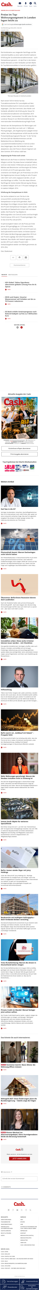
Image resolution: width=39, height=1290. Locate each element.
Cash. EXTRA (4, 1251)
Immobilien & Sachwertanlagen (7, 1227)
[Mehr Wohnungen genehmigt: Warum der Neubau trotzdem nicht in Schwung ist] (19, 763)
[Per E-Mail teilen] (26, 257)
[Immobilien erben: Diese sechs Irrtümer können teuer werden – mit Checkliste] (19, 628)
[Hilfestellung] (19, 676)
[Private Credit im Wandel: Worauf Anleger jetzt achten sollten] (19, 997)
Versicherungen (6, 1219)
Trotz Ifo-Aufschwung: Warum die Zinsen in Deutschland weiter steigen (18, 964)
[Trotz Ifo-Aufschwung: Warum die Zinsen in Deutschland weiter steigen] (19, 950)
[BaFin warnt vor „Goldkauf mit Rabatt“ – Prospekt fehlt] (19, 720)
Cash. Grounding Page (27, 1245)
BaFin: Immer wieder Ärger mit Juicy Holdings (16, 871)
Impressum (23, 1231)
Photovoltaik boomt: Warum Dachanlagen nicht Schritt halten (18, 553)
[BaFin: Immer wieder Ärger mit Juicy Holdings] (19, 857)
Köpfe (3, 1235)
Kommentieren (19, 265)
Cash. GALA (4, 1261)
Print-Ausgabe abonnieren (20, 454)
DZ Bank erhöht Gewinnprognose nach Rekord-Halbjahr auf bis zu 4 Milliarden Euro (21, 314)
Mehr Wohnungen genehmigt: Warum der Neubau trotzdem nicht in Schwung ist (18, 777)
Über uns (23, 1242)
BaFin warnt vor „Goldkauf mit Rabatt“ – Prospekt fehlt (17, 734)
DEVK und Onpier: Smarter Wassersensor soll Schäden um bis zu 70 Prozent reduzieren (20, 299)
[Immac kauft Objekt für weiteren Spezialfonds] (19, 808)
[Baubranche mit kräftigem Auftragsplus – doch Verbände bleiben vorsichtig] (19, 904)
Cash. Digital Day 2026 (8, 1256)
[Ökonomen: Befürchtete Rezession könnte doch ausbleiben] (19, 584)
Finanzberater (5, 1222)
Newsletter (24, 1240)
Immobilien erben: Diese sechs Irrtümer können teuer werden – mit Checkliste (17, 642)
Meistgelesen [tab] (13, 274)
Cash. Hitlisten (5, 1266)
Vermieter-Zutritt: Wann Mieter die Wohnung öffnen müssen (18, 1066)
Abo (21, 1219)
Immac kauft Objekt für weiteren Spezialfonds (14, 822)
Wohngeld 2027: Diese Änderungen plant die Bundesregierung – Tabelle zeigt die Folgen (19, 1100)
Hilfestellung (6, 690)
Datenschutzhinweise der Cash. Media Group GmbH (28, 1227)
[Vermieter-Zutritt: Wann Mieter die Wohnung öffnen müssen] (19, 1052)
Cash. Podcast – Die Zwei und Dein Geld (13, 1268)
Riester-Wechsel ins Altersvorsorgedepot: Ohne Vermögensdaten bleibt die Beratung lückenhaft (19, 1134)
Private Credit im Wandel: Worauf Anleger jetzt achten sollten (18, 1011)
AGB (21, 1224)
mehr (9, 289)
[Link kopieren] (13, 257)
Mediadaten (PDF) (25, 1238)
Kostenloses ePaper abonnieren (19, 448)
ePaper (22, 1222)
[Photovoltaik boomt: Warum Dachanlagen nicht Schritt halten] (19, 539)
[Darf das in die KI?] (19, 496)
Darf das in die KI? (8, 509)
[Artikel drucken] (19, 257)
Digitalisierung (6, 1231)
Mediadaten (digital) (27, 1235)
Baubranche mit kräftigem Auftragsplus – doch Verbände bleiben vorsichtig (18, 918)
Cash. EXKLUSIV (5, 1254)
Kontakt (23, 1233)
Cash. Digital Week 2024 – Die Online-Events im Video (17, 1259)
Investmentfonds (6, 1224)
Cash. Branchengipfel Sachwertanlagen (14, 1263)
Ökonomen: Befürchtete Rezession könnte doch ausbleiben (18, 598)
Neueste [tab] (4, 274)
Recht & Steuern (6, 1233)
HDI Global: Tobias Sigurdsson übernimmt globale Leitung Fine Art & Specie (20, 284)
